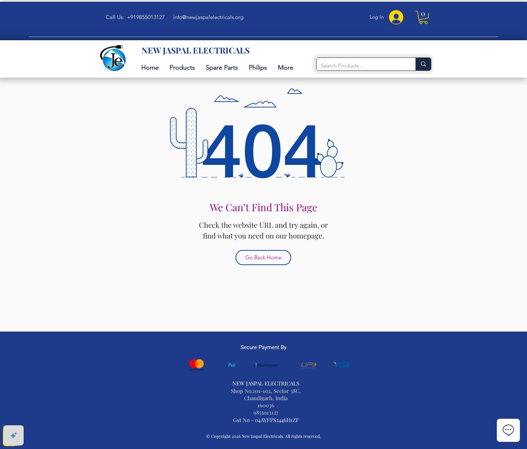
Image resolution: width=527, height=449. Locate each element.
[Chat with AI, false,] (14, 435)
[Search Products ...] (423, 64)
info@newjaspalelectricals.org (208, 17)
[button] (423, 17)
